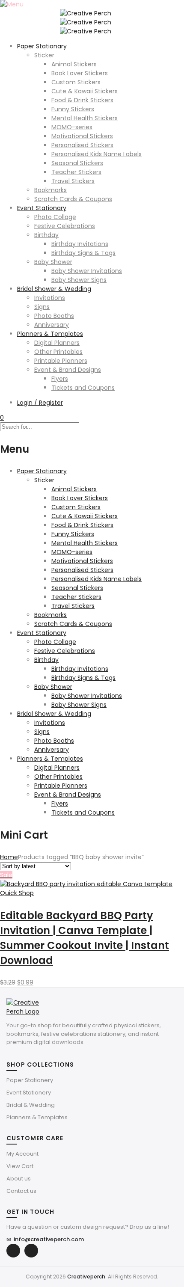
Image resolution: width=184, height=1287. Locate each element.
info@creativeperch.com (45, 1239)
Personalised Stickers (82, 145)
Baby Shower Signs (79, 280)
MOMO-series (71, 127)
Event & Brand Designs (67, 369)
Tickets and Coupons (83, 387)
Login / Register (40, 402)
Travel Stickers (73, 181)
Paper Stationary (42, 46)
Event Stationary (41, 208)
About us (18, 1178)
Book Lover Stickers (79, 73)
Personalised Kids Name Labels (96, 154)
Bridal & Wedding (30, 1105)
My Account (22, 1154)
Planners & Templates (50, 333)
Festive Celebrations (64, 226)
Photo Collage (55, 217)
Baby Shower (53, 262)
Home (9, 857)
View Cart (19, 1166)
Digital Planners (57, 342)
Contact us (21, 1191)
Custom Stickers (76, 82)
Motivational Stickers (82, 136)
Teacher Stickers (76, 172)
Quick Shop (17, 893)
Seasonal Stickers (77, 163)
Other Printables (58, 351)
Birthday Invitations (79, 244)
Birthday (46, 235)
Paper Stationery (29, 1080)
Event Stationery (28, 1092)
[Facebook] (13, 1250)
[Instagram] (31, 1250)
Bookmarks (50, 190)
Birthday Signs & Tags (83, 253)
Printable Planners (60, 360)
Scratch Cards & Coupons (73, 199)
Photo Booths (54, 315)
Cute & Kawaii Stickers (84, 91)
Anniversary (51, 324)
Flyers (59, 378)
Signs (42, 306)
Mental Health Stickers (84, 118)
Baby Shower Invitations (86, 271)
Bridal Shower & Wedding (54, 289)
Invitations (49, 298)
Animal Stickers (74, 64)
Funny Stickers (72, 109)
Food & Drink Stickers (82, 100)
